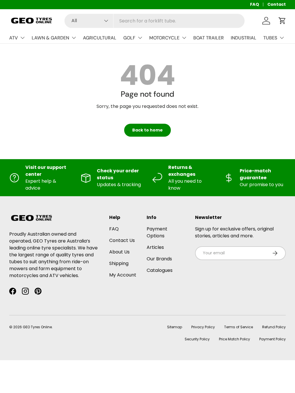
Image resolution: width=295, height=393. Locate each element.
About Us (119, 252)
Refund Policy (274, 327)
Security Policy (197, 339)
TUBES (270, 38)
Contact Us (122, 240)
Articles (155, 247)
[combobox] (155, 21)
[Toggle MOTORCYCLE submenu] (184, 37)
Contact (276, 4)
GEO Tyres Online (37, 327)
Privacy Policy (203, 327)
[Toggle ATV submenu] (22, 37)
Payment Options (157, 232)
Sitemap (174, 327)
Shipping (118, 263)
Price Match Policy (234, 339)
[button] (282, 20)
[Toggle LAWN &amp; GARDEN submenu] (73, 37)
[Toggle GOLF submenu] (140, 37)
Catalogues (160, 270)
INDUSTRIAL (243, 38)
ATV (13, 38)
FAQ (254, 4)
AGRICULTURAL (99, 38)
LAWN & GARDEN (50, 38)
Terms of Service (238, 327)
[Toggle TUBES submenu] (281, 37)
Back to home (147, 130)
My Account (122, 275)
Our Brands (159, 258)
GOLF (129, 38)
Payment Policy (272, 339)
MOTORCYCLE (164, 38)
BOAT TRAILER (208, 38)
